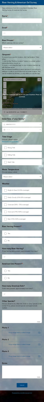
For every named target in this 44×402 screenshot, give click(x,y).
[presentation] (22, 233)
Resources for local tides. (10, 141)
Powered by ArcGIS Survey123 (22, 393)
